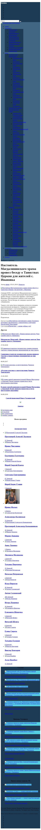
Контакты (7, 257)
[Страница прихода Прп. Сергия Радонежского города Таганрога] (22, 763)
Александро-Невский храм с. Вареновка (17, 115)
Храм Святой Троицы (12, 775)
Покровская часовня (17, 236)
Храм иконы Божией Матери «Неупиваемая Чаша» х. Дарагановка (18, 153)
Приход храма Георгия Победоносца (17, 745)
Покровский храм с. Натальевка (17, 186)
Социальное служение (13, 30)
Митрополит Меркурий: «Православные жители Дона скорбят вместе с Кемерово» (20, 340)
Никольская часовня (17, 226)
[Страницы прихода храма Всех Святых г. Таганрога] (22, 733)
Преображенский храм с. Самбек (18, 176)
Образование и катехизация (14, 34)
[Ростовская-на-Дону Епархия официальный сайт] (22, 680)
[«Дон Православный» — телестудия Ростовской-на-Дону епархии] (22, 800)
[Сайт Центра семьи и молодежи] (16, 686)
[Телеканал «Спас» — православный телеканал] (21, 791)
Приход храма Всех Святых (14, 736)
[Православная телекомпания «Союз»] (18, 785)
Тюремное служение (16, 47)
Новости (22, 284)
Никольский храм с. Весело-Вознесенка (18, 161)
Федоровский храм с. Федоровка (17, 203)
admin (7, 284)
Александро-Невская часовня (17, 210)
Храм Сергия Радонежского (14, 767)
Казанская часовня (16, 219)
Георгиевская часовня (17, 222)
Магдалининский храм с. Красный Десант (19, 144)
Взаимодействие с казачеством (15, 50)
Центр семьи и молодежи (13, 690)
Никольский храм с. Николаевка (17, 171)
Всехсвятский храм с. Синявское (17, 125)
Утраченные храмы (15, 108)
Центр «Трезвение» (11, 698)
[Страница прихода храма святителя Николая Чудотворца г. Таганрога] (22, 725)
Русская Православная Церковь (15, 676)
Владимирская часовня (18, 215)
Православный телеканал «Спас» (16, 795)
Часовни (12, 207)
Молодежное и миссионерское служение (14, 38)
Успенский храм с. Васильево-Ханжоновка (17, 197)
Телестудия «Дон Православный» (16, 803)
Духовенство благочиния (13, 251)
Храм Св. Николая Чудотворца (15, 728)
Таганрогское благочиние (13, 55)
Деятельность (8, 28)
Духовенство (8, 248)
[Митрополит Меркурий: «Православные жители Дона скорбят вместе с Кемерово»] (20, 335)
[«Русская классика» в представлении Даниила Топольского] (20, 366)
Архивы (4, 3)
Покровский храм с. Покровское (17, 191)
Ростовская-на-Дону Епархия (15, 683)
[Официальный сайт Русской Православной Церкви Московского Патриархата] (22, 673)
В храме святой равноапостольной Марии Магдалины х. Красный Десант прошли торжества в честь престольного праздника (20, 388)
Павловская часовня (17, 229)
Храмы (6, 53)
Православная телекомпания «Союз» (17, 788)
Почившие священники (13, 254)
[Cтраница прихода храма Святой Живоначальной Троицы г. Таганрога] (22, 772)
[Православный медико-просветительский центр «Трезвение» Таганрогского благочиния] (22, 695)
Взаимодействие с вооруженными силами (15, 44)
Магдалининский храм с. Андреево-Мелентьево (19, 137)
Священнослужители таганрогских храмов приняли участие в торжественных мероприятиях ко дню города (20, 356)
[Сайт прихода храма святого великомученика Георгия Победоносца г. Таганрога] (22, 742)
